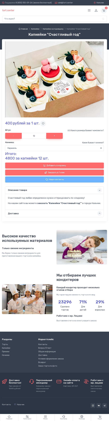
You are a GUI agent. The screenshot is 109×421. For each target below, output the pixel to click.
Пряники (5, 351)
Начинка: (9, 142)
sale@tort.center (65, 3)
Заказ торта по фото (47, 366)
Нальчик (100, 3)
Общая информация (47, 351)
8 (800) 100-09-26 (24, 3)
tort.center (8, 10)
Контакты (42, 344)
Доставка (42, 355)
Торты (5, 344)
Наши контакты (56, 179)
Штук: (8, 130)
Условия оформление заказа (51, 359)
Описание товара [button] (17, 190)
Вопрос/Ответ (44, 348)
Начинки (5, 355)
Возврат (42, 362)
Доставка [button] (13, 213)
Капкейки (6, 348)
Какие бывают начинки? (93, 143)
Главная (24, 29)
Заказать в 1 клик (56, 172)
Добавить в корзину (56, 165)
